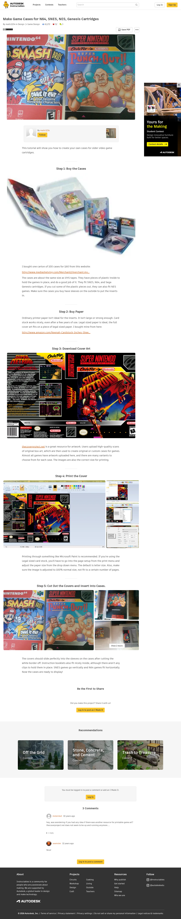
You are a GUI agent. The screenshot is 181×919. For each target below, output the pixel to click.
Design (21, 24)
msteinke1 (57, 816)
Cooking (90, 879)
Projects (37, 4)
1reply (51, 833)
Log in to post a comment (90, 861)
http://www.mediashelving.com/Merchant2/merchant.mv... (56, 272)
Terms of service (48, 913)
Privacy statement (66, 913)
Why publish (120, 879)
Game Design (33, 24)
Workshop (74, 883)
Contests (49, 4)
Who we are (119, 895)
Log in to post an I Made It (90, 710)
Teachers (62, 4)
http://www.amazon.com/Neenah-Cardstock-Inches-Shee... (56, 332)
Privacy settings (84, 913)
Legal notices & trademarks (150, 913)
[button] (136, 29)
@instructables (157, 879)
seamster (57, 843)
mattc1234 (10, 24)
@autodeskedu (157, 885)
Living (89, 883)
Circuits (73, 879)
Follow (42, 134)
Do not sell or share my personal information (115, 913)
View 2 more (117, 645)
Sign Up (172, 4)
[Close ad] (179, 85)
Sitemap (118, 891)
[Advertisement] (162, 119)
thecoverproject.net (33, 446)
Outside (89, 887)
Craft (72, 891)
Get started (119, 883)
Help (116, 887)
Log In (160, 4)
